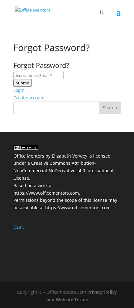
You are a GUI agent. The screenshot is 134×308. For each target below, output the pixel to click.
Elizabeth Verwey (69, 156)
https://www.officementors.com (46, 193)
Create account (29, 98)
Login (19, 90)
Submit (22, 83)
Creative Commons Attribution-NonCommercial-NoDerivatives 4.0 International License (63, 170)
